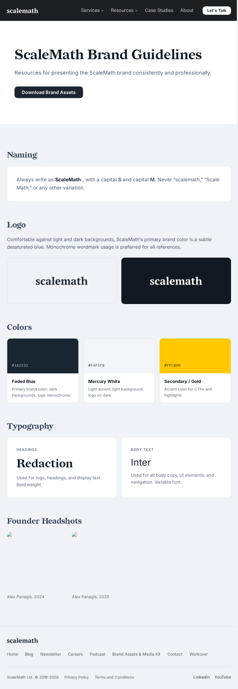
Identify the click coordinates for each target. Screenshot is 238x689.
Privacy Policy (76, 677)
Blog (29, 654)
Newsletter (50, 654)
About (186, 10)
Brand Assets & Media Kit (136, 654)
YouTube (222, 676)
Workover (199, 654)
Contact (175, 654)
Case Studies (159, 10)
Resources (122, 10)
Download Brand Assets (49, 92)
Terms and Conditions (114, 677)
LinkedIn (201, 676)
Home (12, 654)
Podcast (97, 654)
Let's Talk (216, 10)
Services (90, 10)
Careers (75, 654)
